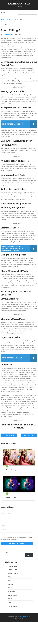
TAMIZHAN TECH (19, 3)
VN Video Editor (13, 606)
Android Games (13, 573)
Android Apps (12, 569)
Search (7, 552)
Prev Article (9, 435)
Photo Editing (12, 595)
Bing (9, 577)
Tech (9, 602)
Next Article (28, 435)
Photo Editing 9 (11, 470)
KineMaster (11, 588)
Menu (4, 13)
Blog (9, 580)
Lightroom (11, 591)
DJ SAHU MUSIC (8, 34)
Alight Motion (12, 566)
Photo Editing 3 (11, 497)
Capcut (10, 584)
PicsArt (5, 24)
